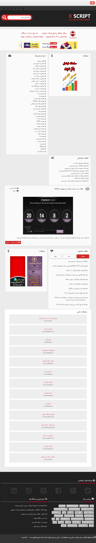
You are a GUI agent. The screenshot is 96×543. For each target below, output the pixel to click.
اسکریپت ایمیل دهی (38, 71)
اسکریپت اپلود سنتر (38, 63)
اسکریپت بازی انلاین (38, 73)
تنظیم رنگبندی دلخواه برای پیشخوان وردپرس (74, 175)
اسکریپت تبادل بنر (39, 76)
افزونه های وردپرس (38, 108)
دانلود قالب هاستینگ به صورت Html (76, 279)
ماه (69, 256)
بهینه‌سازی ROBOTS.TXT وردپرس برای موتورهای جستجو (69, 266)
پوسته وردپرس (40, 138)
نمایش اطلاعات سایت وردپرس (78, 165)
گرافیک (42, 149)
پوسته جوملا (40, 126)
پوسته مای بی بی (39, 131)
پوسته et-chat (40, 118)
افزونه (54, 522)
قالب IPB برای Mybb (81, 178)
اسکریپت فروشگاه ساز (37, 86)
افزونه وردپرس (83, 525)
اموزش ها (41, 111)
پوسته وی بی (40, 141)
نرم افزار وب (40, 151)
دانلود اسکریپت (89, 516)
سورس (42, 143)
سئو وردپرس (79, 516)
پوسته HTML (40, 121)
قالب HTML (78, 512)
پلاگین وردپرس (56, 512)
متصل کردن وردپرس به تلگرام (77, 288)
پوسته (64, 512)
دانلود (91, 506)
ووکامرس (68, 522)
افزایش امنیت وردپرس (60, 509)
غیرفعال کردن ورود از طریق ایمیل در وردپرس (74, 181)
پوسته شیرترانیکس (39, 128)
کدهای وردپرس (65, 519)
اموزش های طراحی (38, 113)
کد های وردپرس (69, 516)
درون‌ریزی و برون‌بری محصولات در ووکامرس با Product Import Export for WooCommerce (70, 299)
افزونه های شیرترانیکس (37, 103)
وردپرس (63, 525)
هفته (82, 256)
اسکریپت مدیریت (39, 88)
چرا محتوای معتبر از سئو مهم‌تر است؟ (75, 293)
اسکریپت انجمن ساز (38, 68)
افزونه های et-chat (39, 98)
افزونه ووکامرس (88, 512)
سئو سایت (62, 506)
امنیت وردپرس (58, 516)
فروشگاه (41, 146)
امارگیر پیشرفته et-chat (80, 163)
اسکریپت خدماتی (39, 83)
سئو (53, 519)
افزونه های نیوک (39, 106)
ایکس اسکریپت (73, 537)
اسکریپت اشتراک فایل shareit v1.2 (76, 270)
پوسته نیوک (41, 133)
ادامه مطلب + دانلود (12, 242)
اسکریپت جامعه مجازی (37, 78)
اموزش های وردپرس (87, 509)
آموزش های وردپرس (77, 519)
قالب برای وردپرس (74, 509)
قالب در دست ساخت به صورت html (69, 189)
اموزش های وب (39, 116)
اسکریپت (61, 522)
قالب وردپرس (76, 522)
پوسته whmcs (40, 123)
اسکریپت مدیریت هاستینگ (37, 91)
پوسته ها (42, 136)
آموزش (91, 525)
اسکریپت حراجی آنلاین (38, 81)
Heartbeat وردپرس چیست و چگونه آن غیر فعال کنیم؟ (71, 275)
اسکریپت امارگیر (39, 66)
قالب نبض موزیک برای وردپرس (77, 261)
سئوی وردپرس (84, 506)
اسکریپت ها (41, 93)
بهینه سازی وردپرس (72, 506)
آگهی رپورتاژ (41, 61)
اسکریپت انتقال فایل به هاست (77, 284)
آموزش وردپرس (72, 525)
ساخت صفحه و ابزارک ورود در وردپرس (76, 168)
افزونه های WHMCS (38, 101)
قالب (57, 519)
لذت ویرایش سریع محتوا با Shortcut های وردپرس (73, 170)
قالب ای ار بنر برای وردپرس (79, 173)
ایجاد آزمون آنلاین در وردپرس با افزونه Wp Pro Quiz (71, 304)
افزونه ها (41, 96)
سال (55, 256)
